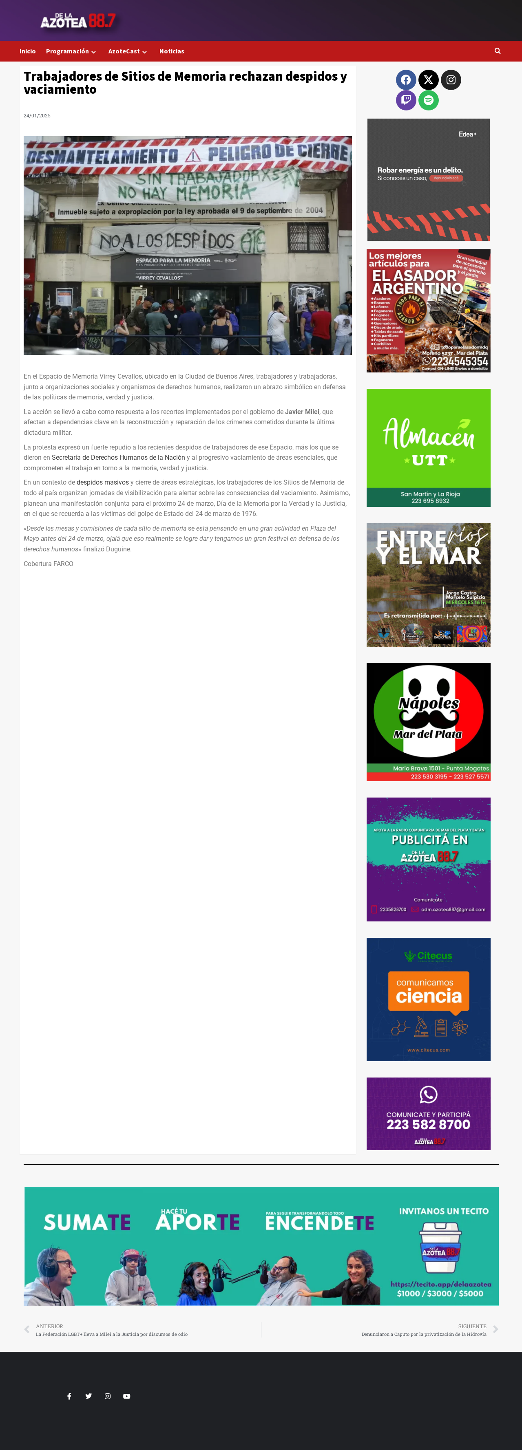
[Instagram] (451, 80)
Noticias (171, 51)
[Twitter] (88, 1396)
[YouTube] (126, 1396)
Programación (67, 51)
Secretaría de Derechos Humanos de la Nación (118, 457)
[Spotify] (428, 100)
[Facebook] (406, 80)
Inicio (28, 51)
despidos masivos (103, 482)
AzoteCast (124, 51)
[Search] (498, 51)
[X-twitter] (428, 80)
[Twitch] (406, 100)
